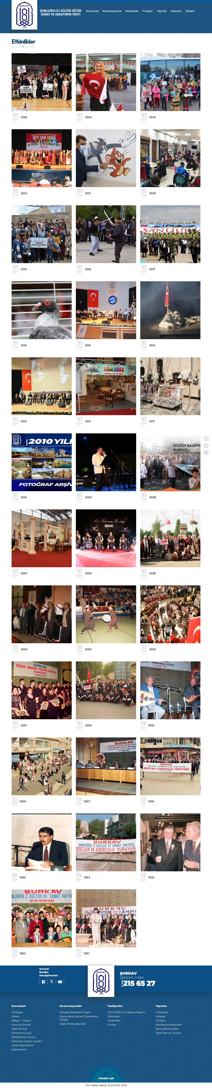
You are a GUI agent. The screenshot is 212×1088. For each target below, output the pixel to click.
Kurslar (112, 1024)
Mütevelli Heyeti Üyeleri (27, 1041)
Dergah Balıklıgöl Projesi (75, 1012)
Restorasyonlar (112, 11)
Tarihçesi (17, 1012)
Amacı (16, 1016)
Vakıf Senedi (19, 1028)
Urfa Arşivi (162, 1012)
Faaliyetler (132, 11)
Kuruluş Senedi (21, 1024)
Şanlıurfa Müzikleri (167, 1028)
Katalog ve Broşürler (169, 1024)
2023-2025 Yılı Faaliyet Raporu (127, 1012)
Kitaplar (161, 1016)
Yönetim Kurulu (21, 1032)
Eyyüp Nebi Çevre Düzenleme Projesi (79, 1018)
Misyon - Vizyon (21, 1020)
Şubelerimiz (19, 1049)
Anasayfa (16, 46)
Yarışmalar (114, 1020)
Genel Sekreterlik (22, 1045)
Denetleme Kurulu (23, 1037)
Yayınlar (162, 11)
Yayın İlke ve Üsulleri (168, 1032)
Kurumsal (92, 11)
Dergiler (161, 1020)
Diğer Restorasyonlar (73, 1023)
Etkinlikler (30, 46)
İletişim (190, 11)
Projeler (148, 11)
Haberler (176, 11)
